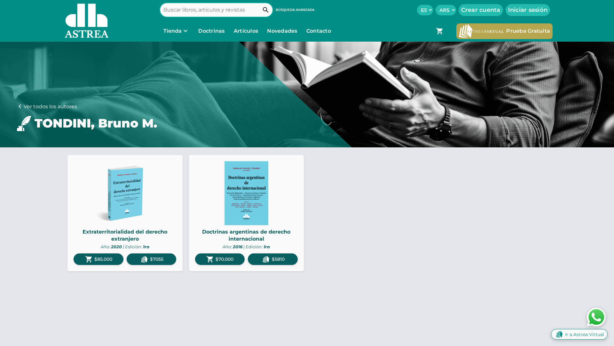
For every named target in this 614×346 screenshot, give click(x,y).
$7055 (156, 259)
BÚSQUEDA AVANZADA (295, 10)
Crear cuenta (480, 9)
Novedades (283, 31)
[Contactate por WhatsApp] (596, 317)
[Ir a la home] (85, 20)
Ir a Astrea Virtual (584, 334)
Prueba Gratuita (528, 31)
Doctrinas (211, 31)
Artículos (247, 31)
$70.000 (219, 259)
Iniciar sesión (528, 9)
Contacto (318, 31)
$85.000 (98, 259)
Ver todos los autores (50, 106)
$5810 (278, 259)
